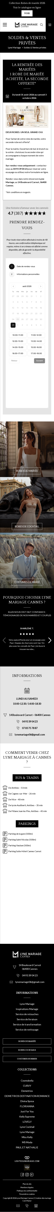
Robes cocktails (27, 1050)
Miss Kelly (27, 1137)
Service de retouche (26, 1014)
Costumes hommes (27, 1059)
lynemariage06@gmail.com (30, 734)
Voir (27, 13)
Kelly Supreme (27, 1116)
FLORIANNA (27, 1106)
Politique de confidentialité (27, 1191)
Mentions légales (27, 1187)
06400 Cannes (42, 714)
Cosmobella (27, 1080)
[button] (50, 640)
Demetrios (27, 1090)
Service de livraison (27, 1019)
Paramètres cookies (27, 1194)
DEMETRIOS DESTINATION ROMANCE (27, 1095)
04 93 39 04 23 (30, 721)
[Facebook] (22, 1174)
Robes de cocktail (27, 526)
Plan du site (27, 1184)
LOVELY (27, 1121)
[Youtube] (31, 1174)
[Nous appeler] (27, 1205)
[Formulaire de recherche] (41, 25)
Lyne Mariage (27, 1003)
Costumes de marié (27, 581)
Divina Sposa (27, 1101)
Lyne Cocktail (27, 1126)
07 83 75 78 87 (30, 728)
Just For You (27, 1111)
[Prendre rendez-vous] (50, 25)
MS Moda (27, 1142)
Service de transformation (27, 1024)
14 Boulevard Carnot (21, 714)
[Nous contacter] (18, 1205)
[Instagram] (27, 1174)
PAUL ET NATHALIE (27, 1147)
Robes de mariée (27, 470)
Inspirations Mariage (27, 1009)
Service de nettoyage (27, 1029)
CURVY (27, 1085)
